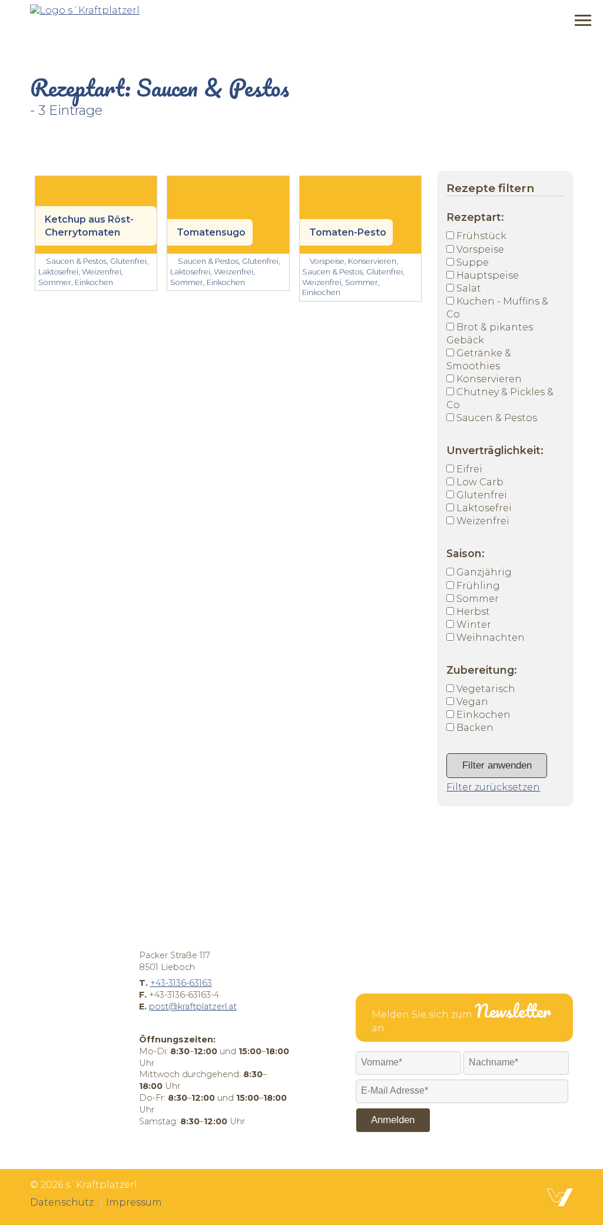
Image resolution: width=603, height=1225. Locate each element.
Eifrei (469, 469)
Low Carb (479, 482)
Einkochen (483, 714)
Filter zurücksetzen (493, 787)
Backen (474, 727)
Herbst (473, 611)
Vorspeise (480, 249)
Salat (468, 288)
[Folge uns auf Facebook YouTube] (316, 1193)
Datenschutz (62, 1202)
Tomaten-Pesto (347, 232)
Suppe (472, 262)
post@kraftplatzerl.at (193, 1006)
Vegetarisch (485, 688)
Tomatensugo (211, 232)
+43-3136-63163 (181, 983)
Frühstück (481, 235)
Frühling (478, 585)
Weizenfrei (482, 521)
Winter (473, 624)
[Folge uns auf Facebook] (287, 1193)
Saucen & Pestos (496, 417)
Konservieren (489, 379)
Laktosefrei (484, 508)
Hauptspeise (487, 275)
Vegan (472, 701)
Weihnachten (490, 637)
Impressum (134, 1202)
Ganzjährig (484, 572)
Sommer (477, 598)
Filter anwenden (497, 765)
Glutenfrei (481, 495)
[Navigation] (583, 20)
